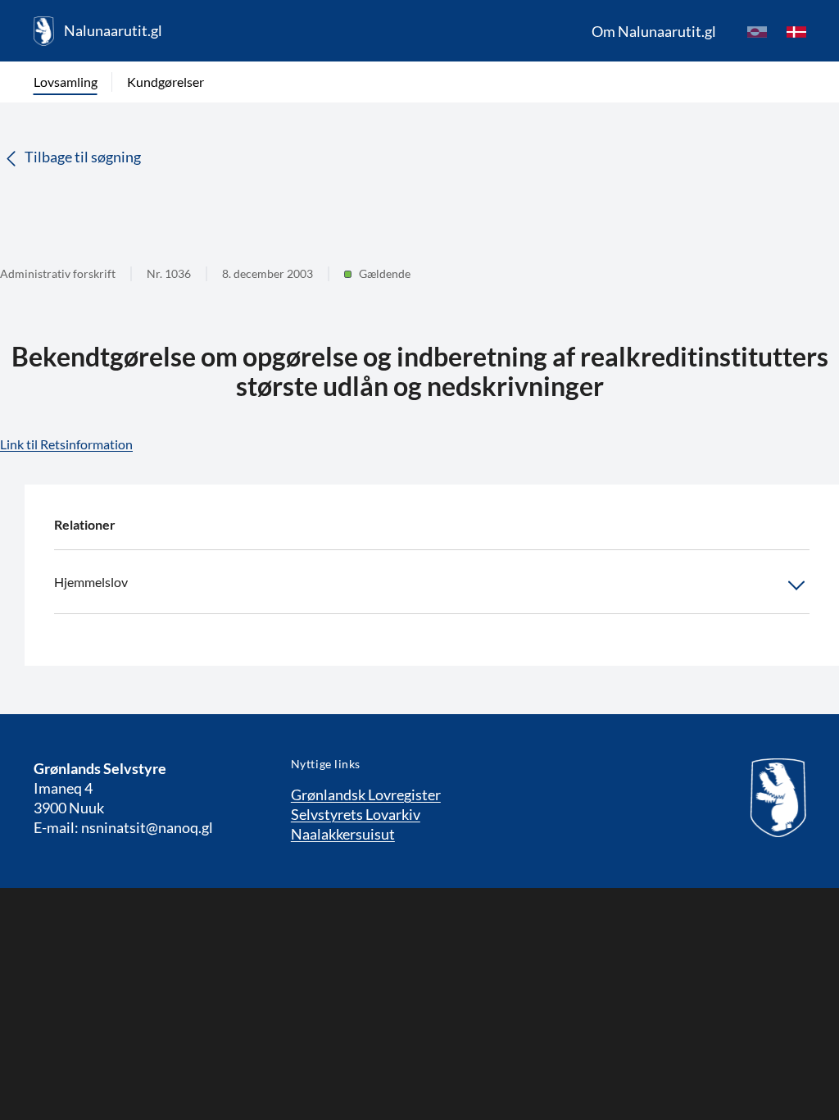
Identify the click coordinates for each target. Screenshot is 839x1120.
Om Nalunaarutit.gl (654, 31)
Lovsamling (66, 81)
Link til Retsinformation (66, 444)
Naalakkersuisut (343, 834)
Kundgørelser (165, 81)
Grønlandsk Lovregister (366, 794)
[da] (796, 31)
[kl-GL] (757, 31)
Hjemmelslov (91, 582)
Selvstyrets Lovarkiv (355, 814)
